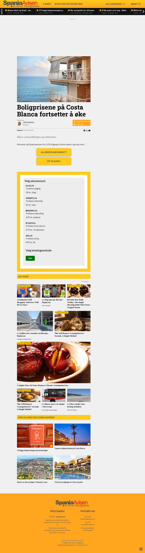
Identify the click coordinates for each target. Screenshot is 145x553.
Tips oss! (80, 124)
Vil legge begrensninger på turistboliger (51, 10)
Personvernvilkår (68, 540)
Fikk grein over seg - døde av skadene (114, 10)
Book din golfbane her (68, 3)
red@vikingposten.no (87, 519)
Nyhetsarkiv (79, 540)
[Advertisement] (72, 37)
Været (47, 3)
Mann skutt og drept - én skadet (18, 10)
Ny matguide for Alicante (82, 10)
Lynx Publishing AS (80, 545)
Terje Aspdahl (88, 530)
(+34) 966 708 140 (83, 121)
